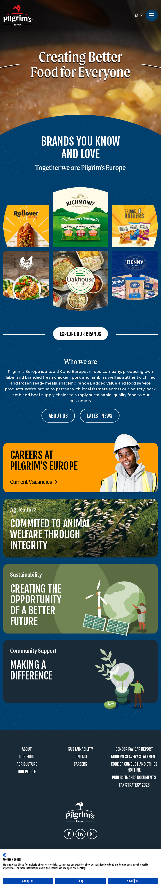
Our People (27, 771)
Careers (80, 764)
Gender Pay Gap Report (134, 749)
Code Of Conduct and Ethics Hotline (134, 767)
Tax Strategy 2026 (134, 785)
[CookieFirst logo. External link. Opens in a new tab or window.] (4, 855)
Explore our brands (80, 334)
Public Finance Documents (134, 777)
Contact (81, 756)
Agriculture (27, 764)
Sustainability (80, 749)
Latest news (99, 416)
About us (58, 416)
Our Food (26, 756)
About (27, 749)
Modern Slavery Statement (134, 756)
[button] (138, 15)
